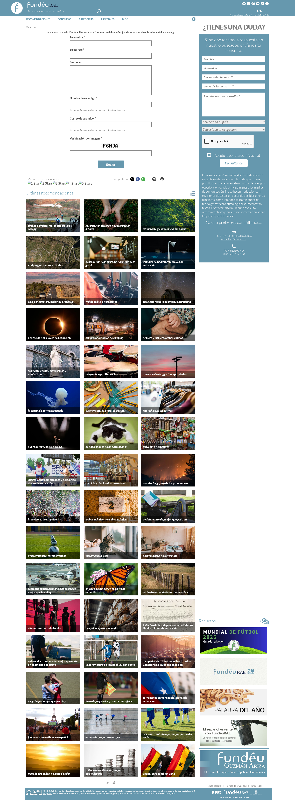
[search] (99, 11)
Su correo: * (77, 49)
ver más (111, 782)
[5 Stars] (85, 183)
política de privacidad (244, 155)
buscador (230, 45)
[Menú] (193, 19)
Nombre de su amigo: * (83, 98)
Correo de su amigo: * (83, 118)
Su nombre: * (77, 37)
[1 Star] (34, 183)
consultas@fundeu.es (233, 239)
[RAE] (266, 10)
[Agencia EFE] (259, 11)
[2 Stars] (46, 183)
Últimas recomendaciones (50, 193)
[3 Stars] (59, 183)
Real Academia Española (257, 15)
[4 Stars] (72, 183)
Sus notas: (76, 62)
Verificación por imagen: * (86, 138)
